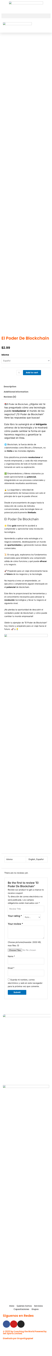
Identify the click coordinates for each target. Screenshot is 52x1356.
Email (11, 968)
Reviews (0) (10, 396)
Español (39, 859)
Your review (15, 923)
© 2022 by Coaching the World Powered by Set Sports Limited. (25, 1332)
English (32, 859)
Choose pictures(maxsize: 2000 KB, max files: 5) (24, 944)
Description (10, 386)
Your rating (15, 915)
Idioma (5, 354)
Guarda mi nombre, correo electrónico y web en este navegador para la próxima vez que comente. (25, 983)
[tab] (26, 386)
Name (11, 956)
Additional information (16, 391)
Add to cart (32, 372)
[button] (26, 15)
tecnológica (20, 600)
